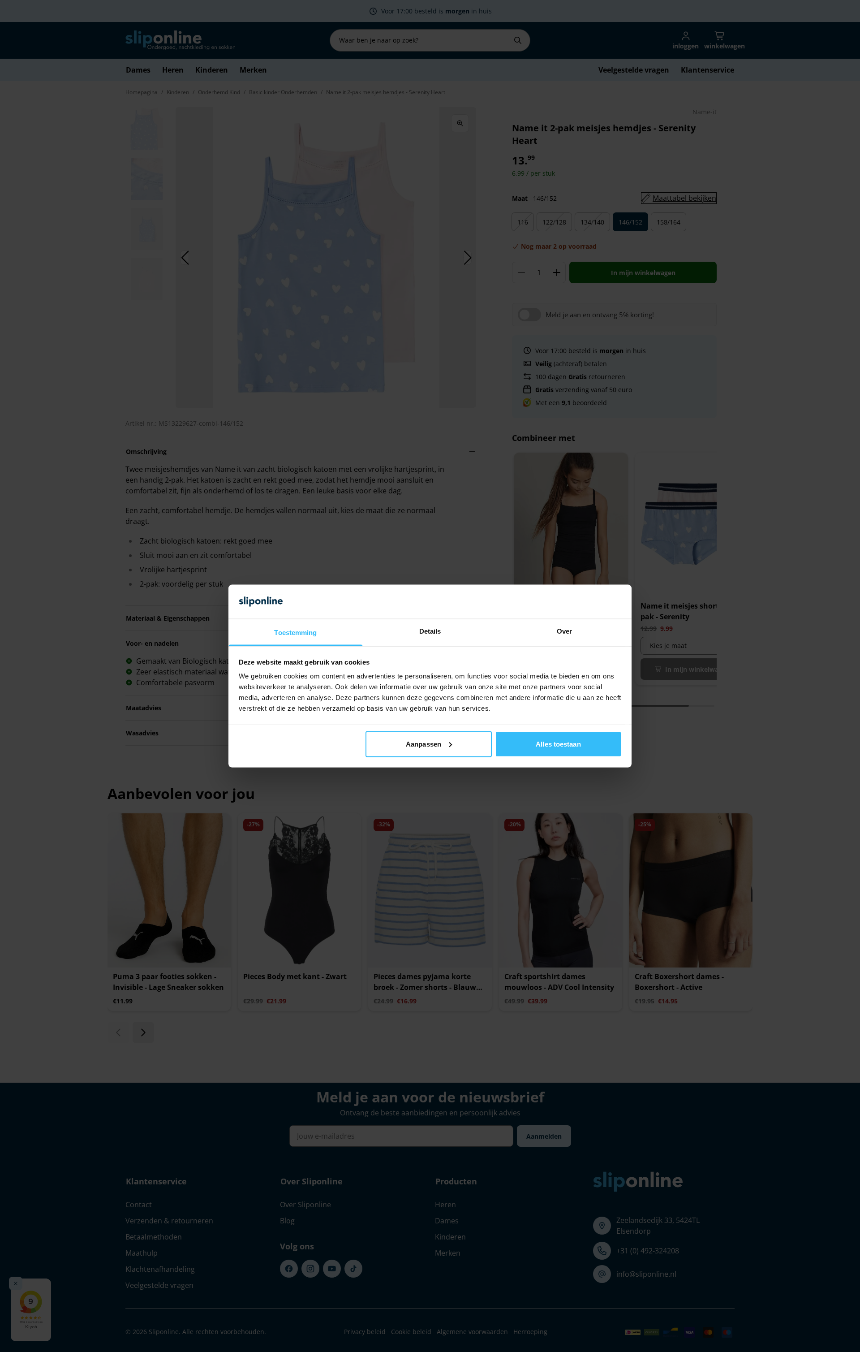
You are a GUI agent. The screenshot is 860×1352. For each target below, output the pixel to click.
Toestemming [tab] (295, 632)
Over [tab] (564, 631)
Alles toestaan (558, 743)
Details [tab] (430, 631)
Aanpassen (423, 743)
